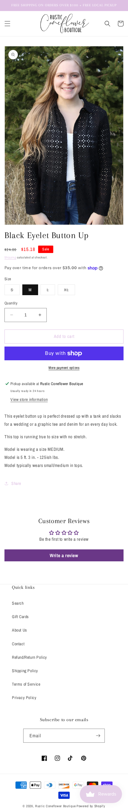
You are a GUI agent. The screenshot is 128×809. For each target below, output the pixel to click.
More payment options (64, 367)
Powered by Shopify (91, 806)
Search (18, 603)
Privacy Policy (24, 697)
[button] (7, 23)
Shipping (10, 257)
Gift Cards (20, 616)
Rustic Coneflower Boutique (55, 806)
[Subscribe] (97, 736)
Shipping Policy (25, 670)
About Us (19, 630)
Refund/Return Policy (29, 657)
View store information (29, 399)
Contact (18, 643)
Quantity (10, 303)
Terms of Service (26, 684)
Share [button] (16, 483)
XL (69, 291)
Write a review (64, 555)
